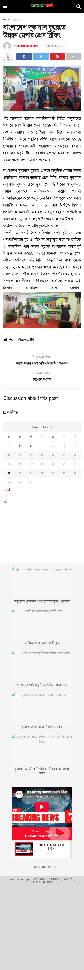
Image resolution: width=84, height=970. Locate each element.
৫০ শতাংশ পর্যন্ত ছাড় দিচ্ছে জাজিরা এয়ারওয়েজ (42, 685)
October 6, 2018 (56, 46)
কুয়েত (16, 19)
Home (6, 19)
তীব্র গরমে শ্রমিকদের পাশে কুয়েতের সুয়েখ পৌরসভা (42, 601)
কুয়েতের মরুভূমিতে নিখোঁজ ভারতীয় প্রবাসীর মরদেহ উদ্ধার (42, 771)
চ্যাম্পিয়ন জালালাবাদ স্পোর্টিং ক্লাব (42, 643)
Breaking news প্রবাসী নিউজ (42, 836)
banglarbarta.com (27, 46)
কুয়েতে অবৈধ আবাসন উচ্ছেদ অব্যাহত (42, 727)
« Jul (6, 489)
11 (42, 455)
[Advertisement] (42, 926)
